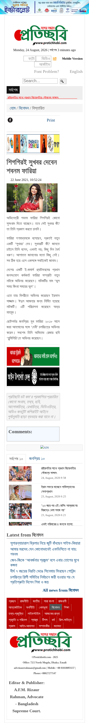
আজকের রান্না (52, 613)
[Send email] (38, 120)
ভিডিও (46, 58)
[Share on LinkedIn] (31, 120)
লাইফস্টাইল (34, 613)
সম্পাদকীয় (44, 626)
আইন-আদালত (27, 626)
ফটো (31, 58)
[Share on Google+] (24, 120)
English (76, 71)
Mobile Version (72, 58)
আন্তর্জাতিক (15, 607)
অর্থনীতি (30, 607)
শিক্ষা (66, 607)
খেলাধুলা (43, 607)
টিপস (44, 620)
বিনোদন (24, 108)
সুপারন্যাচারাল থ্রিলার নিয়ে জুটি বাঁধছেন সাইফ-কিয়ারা (45, 543)
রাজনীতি (24, 601)
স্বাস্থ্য (34, 620)
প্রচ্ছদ (12, 601)
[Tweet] (17, 120)
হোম (13, 108)
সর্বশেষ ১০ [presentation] (16, 458)
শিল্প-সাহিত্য (65, 620)
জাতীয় (36, 601)
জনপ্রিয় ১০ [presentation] (37, 458)
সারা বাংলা (49, 601)
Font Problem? (46, 71)
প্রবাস (12, 626)
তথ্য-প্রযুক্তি (16, 613)
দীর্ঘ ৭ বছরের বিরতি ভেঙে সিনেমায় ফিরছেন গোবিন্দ (42, 571)
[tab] (16, 458)
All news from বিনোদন (61, 590)
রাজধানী (62, 601)
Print (50, 120)
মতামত (57, 626)
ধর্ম (53, 620)
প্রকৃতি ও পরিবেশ (18, 620)
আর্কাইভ (44, 64)
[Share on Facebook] (10, 120)
